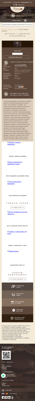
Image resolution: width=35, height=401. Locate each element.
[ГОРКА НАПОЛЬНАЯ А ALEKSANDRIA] (17, 183)
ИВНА (25, 330)
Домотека (13, 330)
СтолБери (26, 338)
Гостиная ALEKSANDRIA (20, 65)
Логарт (20, 333)
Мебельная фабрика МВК (10, 335)
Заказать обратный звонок (20, 15)
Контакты (4, 368)
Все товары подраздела (16, 279)
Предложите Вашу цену (15, 57)
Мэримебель (18, 338)
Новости (4, 383)
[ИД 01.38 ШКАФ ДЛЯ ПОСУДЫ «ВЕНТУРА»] (17, 213)
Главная (4, 29)
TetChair (12, 327)
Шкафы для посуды (12, 29)
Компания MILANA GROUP (22, 332)
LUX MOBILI (6, 327)
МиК (20, 335)
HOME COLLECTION (24, 326)
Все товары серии (17, 207)
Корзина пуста (21, 4)
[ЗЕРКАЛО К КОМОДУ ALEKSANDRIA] (17, 143)
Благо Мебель (6, 329)
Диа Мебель (6, 330)
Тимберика (5, 339)
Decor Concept (12, 326)
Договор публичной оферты (9, 376)
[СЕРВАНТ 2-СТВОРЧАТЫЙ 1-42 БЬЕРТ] (17, 233)
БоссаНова (15, 329)
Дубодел (19, 330)
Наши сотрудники (6, 366)
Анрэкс (24, 327)
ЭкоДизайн (13, 339)
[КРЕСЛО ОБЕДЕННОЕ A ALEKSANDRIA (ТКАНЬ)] (17, 163)
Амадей (18, 327)
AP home (4, 326)
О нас (3, 364)
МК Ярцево (18, 336)
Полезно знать (6, 385)
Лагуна (4, 333)
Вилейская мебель (24, 329)
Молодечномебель (8, 338)
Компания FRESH (7, 332)
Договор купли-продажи (8, 374)
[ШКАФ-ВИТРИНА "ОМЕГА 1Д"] (17, 251)
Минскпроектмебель (8, 336)
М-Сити (25, 333)
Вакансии (4, 367)
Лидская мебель (12, 333)
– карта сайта (8, 390)
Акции (3, 384)
